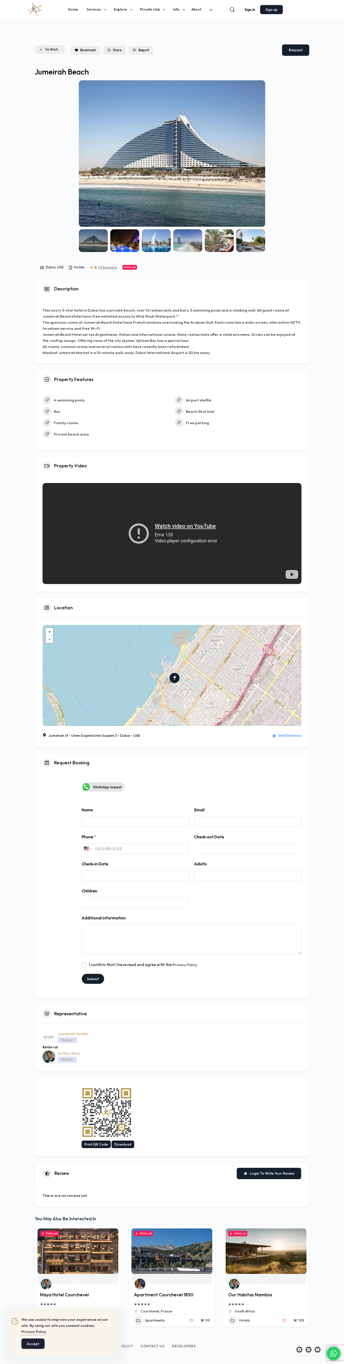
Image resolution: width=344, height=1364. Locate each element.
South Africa (245, 1311)
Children (89, 891)
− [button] (50, 639)
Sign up (271, 9)
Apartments (155, 1320)
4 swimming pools (69, 400)
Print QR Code (96, 1144)
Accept (33, 1343)
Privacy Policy (185, 964)
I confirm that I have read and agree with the (143, 964)
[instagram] (308, 1350)
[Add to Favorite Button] (191, 1320)
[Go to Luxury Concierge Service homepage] (34, 9)
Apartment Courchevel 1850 (163, 1295)
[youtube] (318, 1350)
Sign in (250, 9)
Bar (57, 411)
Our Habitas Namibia (250, 1295)
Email (199, 809)
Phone (89, 837)
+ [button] (50, 631)
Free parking (197, 422)
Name (87, 809)
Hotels (79, 267)
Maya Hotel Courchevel (64, 1295)
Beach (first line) (200, 411)
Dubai (50, 267)
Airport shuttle (198, 400)
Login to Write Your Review (272, 1173)
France (166, 1311)
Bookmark (88, 50)
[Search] (232, 10)
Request (295, 50)
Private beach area (71, 434)
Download (122, 1144)
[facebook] (299, 1350)
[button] (86, 153)
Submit (93, 978)
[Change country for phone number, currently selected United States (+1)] (87, 848)
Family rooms (66, 422)
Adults (200, 864)
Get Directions (289, 735)
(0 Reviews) (107, 267)
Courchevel (150, 1311)
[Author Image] (46, 1284)
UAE (60, 267)
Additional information (104, 918)
